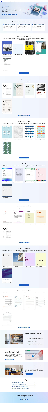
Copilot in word (28, 367)
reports (10, 356)
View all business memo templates (24, 242)
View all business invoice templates (24, 327)
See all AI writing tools (29, 373)
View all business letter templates (24, 200)
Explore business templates (9, 359)
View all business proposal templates (24, 115)
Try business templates (24, 399)
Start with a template (6, 14)
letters (15, 356)
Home (3, 6)
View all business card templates (24, 157)
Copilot (29, 343)
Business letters (7, 6)
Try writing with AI (13, 14)
